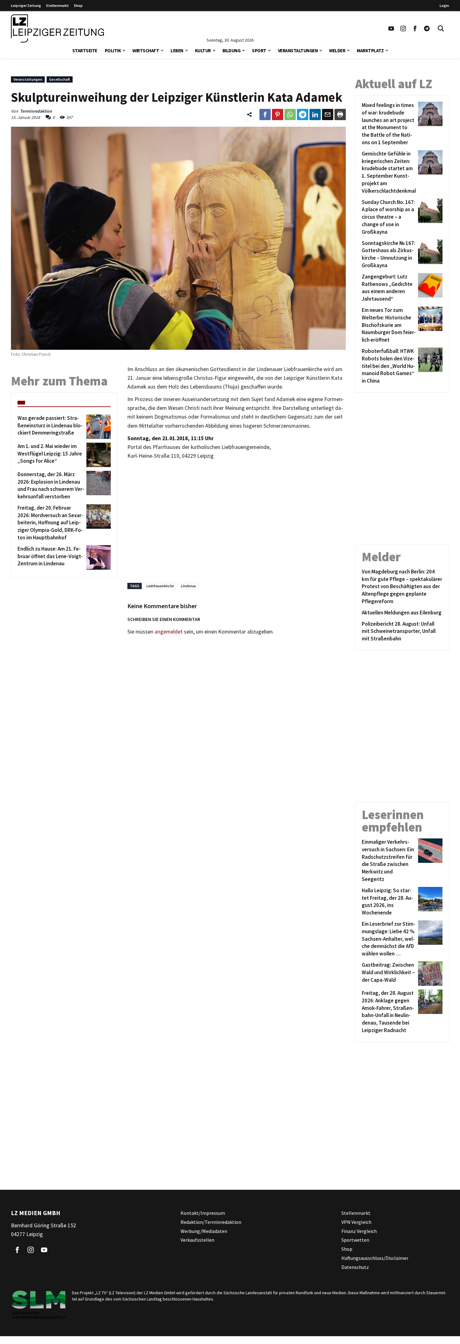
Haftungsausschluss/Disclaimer (374, 1258)
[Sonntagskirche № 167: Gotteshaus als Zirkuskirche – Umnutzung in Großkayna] (429, 254)
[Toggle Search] (441, 28)
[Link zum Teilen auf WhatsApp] (290, 114)
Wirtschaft (145, 50)
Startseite (84, 50)
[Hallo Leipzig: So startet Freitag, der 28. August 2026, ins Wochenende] (429, 902)
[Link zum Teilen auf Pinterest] (277, 114)
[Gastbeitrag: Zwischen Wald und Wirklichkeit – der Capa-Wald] (429, 973)
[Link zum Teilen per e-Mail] (327, 114)
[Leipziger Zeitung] (57, 28)
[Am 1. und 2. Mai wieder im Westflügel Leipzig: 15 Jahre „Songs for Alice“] (97, 455)
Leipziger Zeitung (26, 5)
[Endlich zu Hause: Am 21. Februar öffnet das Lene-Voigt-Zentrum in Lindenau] (97, 557)
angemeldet (169, 631)
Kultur (203, 50)
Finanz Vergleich (359, 1231)
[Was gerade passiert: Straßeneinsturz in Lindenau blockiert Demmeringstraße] (97, 427)
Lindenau (188, 585)
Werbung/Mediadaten (204, 1231)
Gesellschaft (59, 79)
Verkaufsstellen (197, 1240)
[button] (124, 50)
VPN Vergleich (356, 1222)
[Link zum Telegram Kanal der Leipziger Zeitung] (427, 28)
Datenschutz (355, 1267)
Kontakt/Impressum (203, 1213)
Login (444, 5)
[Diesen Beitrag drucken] (340, 114)
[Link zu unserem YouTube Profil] (391, 28)
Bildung (231, 50)
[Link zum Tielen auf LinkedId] (315, 114)
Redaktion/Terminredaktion (211, 1222)
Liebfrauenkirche (160, 585)
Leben (177, 50)
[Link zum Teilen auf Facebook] (265, 114)
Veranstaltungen (298, 50)
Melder (337, 50)
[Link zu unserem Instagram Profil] (403, 28)
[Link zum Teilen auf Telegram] (302, 114)
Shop (78, 5)
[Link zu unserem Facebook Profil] (415, 28)
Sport (259, 50)
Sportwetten (355, 1240)
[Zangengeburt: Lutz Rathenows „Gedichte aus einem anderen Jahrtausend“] (429, 288)
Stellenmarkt (57, 5)
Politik (113, 50)
